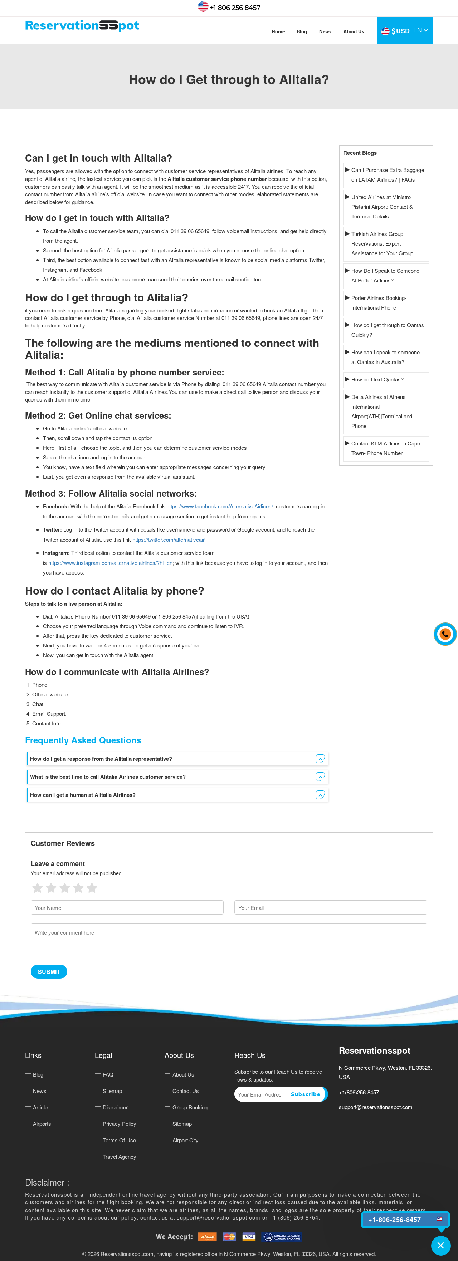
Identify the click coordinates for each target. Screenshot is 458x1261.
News (325, 32)
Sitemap (112, 1090)
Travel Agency (119, 1156)
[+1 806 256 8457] (443, 630)
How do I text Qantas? (377, 379)
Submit (49, 971)
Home (278, 32)
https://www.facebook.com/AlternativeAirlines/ (219, 506)
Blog (302, 32)
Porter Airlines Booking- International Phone (378, 302)
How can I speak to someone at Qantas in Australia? (385, 356)
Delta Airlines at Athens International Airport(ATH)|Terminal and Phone (381, 411)
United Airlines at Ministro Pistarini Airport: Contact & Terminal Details (382, 206)
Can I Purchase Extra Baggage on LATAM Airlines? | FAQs (387, 174)
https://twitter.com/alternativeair (168, 539)
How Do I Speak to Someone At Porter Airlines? (385, 275)
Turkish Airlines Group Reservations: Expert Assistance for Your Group (382, 243)
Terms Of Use (119, 1140)
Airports (42, 1123)
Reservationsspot (374, 1050)
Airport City (185, 1140)
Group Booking (190, 1107)
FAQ (108, 1074)
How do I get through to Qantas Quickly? (387, 329)
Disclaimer (115, 1107)
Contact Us (185, 1090)
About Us (354, 32)
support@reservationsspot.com (376, 1106)
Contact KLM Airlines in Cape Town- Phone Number (385, 448)
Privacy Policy (119, 1123)
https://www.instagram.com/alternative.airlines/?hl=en (110, 562)
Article (40, 1107)
